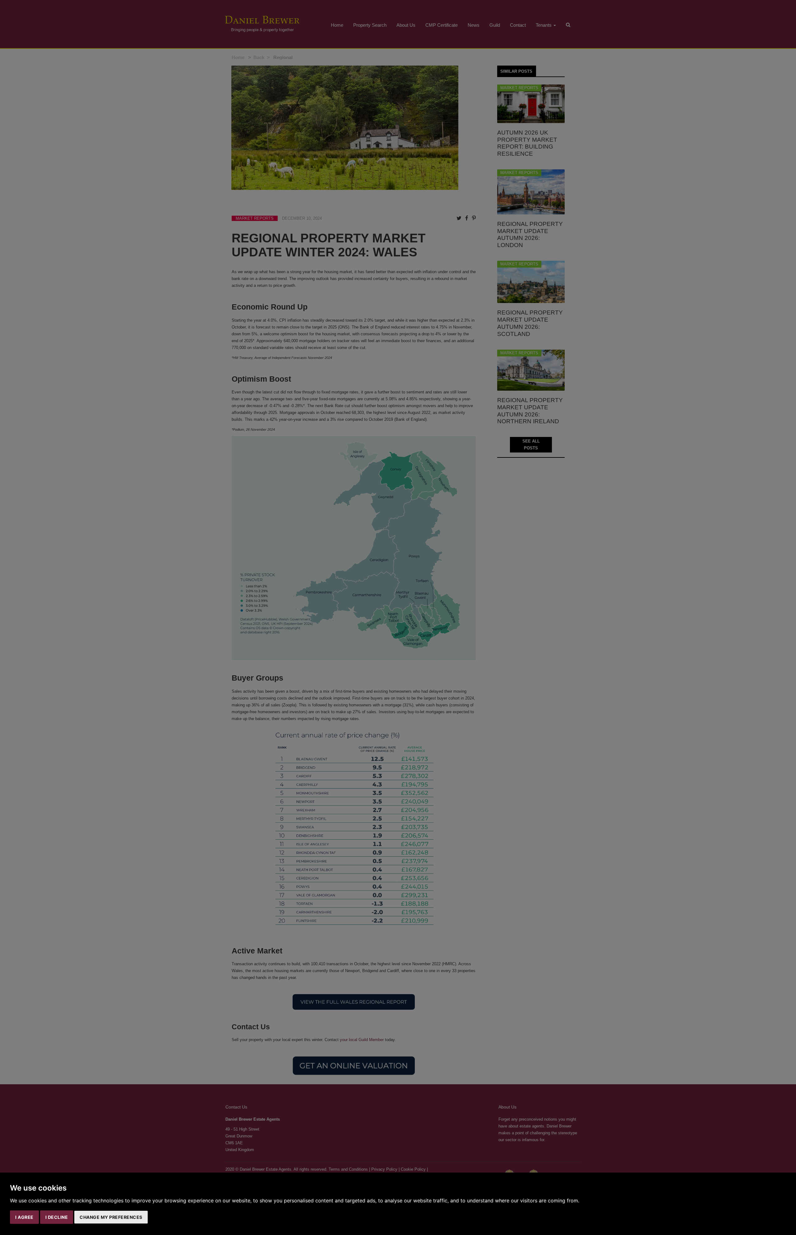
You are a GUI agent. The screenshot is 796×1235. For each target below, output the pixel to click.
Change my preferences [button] (111, 1217)
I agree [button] (24, 1217)
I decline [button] (56, 1217)
